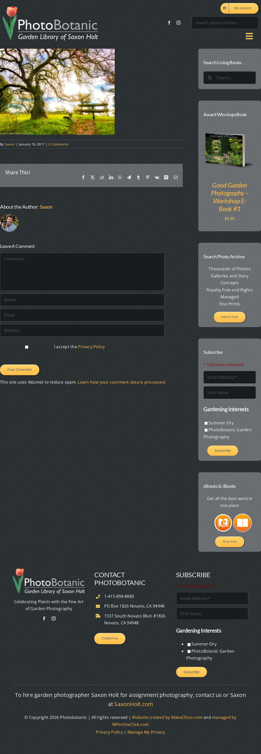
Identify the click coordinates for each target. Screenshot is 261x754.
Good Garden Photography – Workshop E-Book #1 (230, 197)
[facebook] (169, 23)
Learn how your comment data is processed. (122, 382)
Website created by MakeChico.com (167, 717)
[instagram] (178, 23)
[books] (220, 516)
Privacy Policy (91, 346)
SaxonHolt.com (133, 704)
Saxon (10, 144)
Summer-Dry (221, 423)
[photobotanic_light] (50, 8)
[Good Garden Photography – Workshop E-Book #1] (229, 127)
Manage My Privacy (146, 732)
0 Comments (59, 144)
